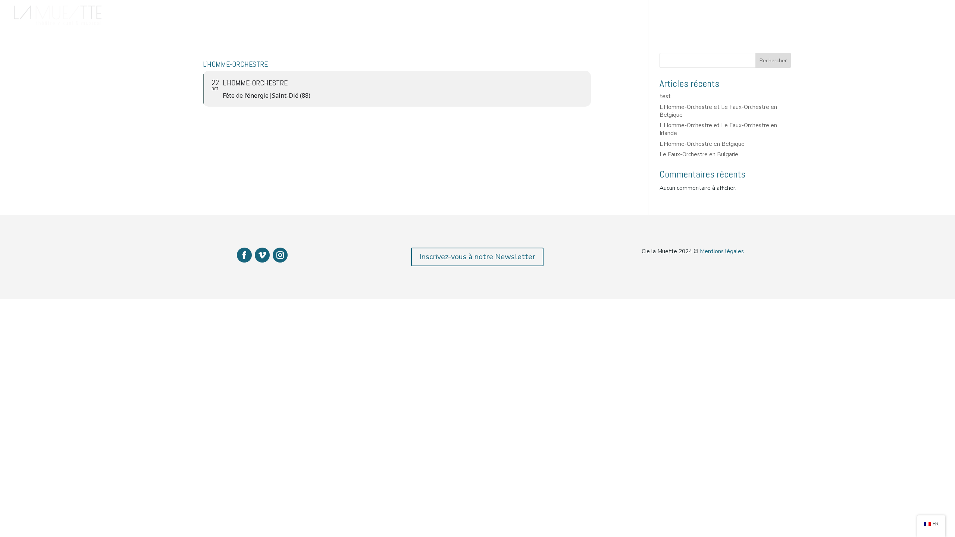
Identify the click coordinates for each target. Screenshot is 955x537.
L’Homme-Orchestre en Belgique (702, 144)
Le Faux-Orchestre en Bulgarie (699, 154)
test (665, 96)
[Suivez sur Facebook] (244, 255)
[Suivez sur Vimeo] (262, 255)
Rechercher (773, 60)
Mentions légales (722, 251)
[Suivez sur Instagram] (280, 255)
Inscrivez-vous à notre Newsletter (477, 257)
